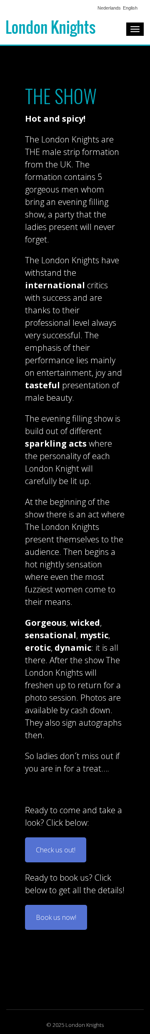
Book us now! (56, 917)
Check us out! (55, 849)
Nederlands (109, 8)
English (130, 8)
